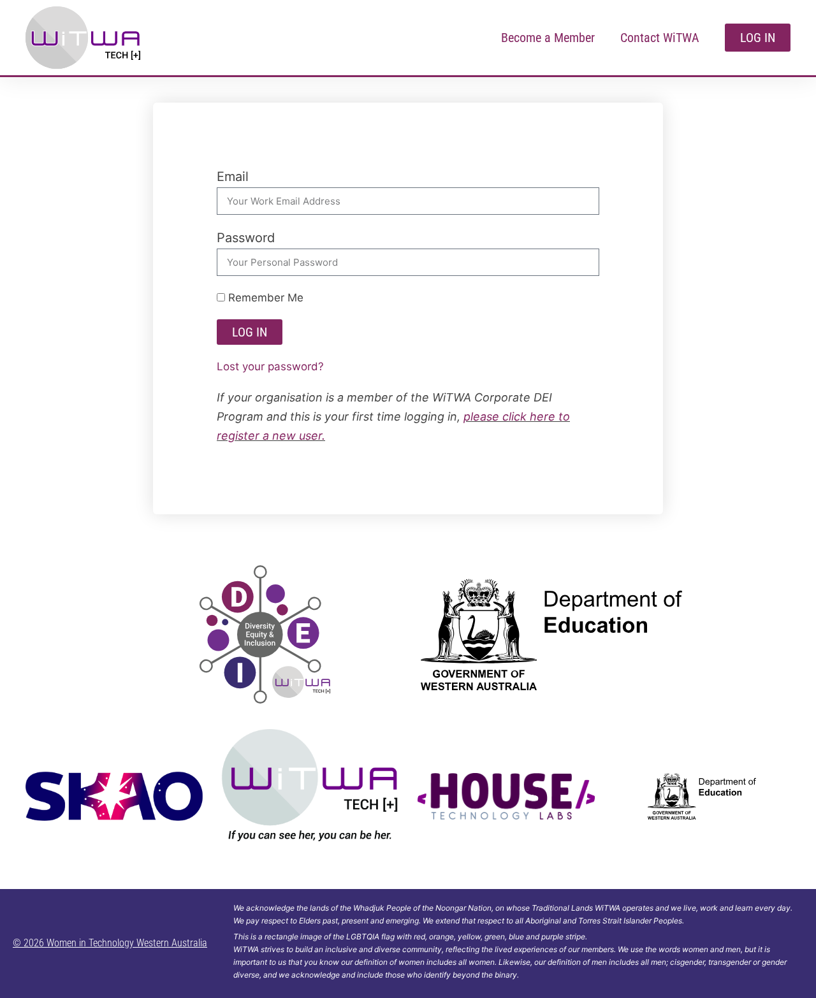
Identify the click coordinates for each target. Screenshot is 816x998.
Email (233, 176)
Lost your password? (270, 366)
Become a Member (548, 37)
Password (246, 237)
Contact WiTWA (659, 37)
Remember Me (264, 297)
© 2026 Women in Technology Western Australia (110, 943)
